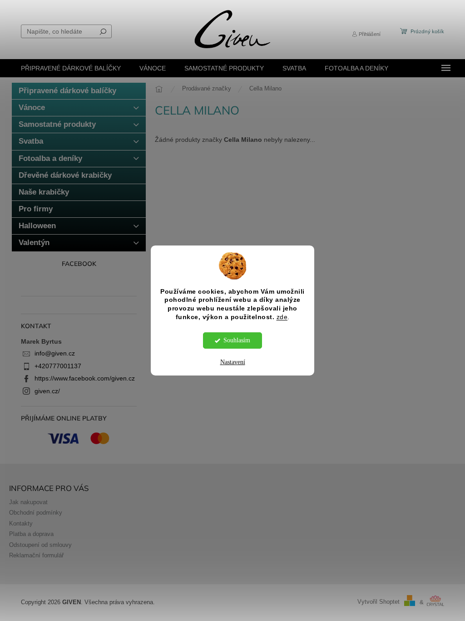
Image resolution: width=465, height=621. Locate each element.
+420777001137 (58, 366)
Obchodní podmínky (35, 513)
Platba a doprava (31, 534)
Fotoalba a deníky (50, 158)
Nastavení (232, 362)
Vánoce (32, 107)
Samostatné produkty (57, 124)
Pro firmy (36, 209)
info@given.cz (55, 353)
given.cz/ (47, 391)
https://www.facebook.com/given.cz (85, 378)
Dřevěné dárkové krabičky (65, 175)
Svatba (31, 141)
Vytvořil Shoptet (378, 602)
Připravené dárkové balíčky (67, 90)
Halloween (37, 225)
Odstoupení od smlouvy (40, 545)
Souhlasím (236, 340)
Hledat (103, 31)
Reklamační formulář (36, 555)
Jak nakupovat (28, 502)
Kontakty (21, 524)
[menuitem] (71, 68)
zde (282, 317)
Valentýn (34, 242)
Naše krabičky (44, 192)
